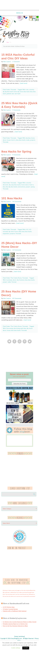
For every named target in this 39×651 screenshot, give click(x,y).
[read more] (23, 83)
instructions (21, 187)
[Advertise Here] (16, 584)
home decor (25, 185)
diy (3, 91)
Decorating (9, 328)
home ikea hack (25, 91)
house (9, 140)
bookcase (9, 280)
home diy (16, 91)
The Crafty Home (16, 278)
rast (13, 93)
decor (14, 280)
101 (27, 229)
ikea (31, 91)
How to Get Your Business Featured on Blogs (15, 626)
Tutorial (13, 282)
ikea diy (8, 187)
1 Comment (16, 61)
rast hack (17, 93)
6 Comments (16, 155)
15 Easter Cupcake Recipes (10, 609)
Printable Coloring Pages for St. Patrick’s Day (15, 624)
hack (12, 231)
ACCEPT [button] (25, 648)
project (28, 187)
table (9, 282)
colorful (31, 89)
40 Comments (16, 298)
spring (33, 187)
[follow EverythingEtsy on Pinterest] (19, 549)
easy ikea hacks (16, 185)
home (16, 231)
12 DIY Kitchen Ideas (9, 607)
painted (8, 93)
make (28, 140)
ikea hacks (22, 140)
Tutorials (13, 89)
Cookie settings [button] (15, 648)
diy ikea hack (9, 91)
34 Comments (16, 201)
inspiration (6, 233)
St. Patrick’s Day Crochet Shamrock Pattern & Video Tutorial (19, 622)
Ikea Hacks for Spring (16, 151)
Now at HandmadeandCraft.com (16, 603)
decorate (5, 185)
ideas (20, 231)
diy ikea (28, 138)
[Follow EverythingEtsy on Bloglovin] (19, 433)
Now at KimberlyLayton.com (14, 618)
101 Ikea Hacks (11, 198)
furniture (22, 280)
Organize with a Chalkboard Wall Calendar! (15, 611)
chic (27, 89)
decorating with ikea (20, 328)
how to (13, 140)
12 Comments (16, 250)
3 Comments (16, 110)
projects (32, 140)
